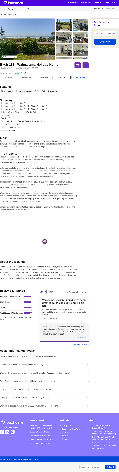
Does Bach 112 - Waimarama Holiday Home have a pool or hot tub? (28, 381)
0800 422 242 (48, 439)
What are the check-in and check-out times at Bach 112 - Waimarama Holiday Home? (35, 373)
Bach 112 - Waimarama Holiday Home (29, 64)
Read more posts (98, 448)
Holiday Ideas (110, 8)
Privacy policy (67, 426)
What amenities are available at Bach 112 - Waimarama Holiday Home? (29, 406)
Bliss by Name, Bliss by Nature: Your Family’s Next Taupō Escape (104, 444)
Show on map (80, 78)
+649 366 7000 (45, 443)
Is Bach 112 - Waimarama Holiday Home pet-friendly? (22, 365)
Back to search (9, 15)
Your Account (110, 3)
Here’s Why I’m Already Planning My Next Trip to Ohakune (104, 438)
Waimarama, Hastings (20, 68)
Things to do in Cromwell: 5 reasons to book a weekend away (104, 432)
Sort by (43, 292)
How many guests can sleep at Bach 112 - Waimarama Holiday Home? (29, 357)
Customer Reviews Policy (71, 429)
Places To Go (98, 8)
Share (86, 65)
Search (111, 467)
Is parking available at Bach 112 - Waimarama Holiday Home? (25, 389)
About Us (65, 436)
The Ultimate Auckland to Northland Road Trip (101, 427)
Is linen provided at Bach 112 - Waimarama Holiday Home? (24, 398)
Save (77, 65)
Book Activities (73, 3)
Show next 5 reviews (80, 344)
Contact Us (98, 3)
